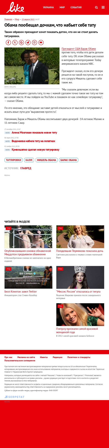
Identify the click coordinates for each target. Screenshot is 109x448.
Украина (48, 7)
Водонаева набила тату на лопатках (30, 141)
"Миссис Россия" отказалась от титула (78, 291)
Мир (62, 7)
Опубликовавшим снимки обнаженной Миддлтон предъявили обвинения (27, 252)
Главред (25, 168)
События (76, 7)
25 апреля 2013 (28, 19)
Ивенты (44, 357)
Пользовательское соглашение (19, 360)
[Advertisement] (54, 197)
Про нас (8, 357)
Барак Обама (68, 160)
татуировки (13, 160)
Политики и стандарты (78, 357)
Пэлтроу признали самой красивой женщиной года (77, 330)
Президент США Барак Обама (79, 48)
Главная (8, 19)
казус (29, 160)
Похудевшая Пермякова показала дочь (79, 251)
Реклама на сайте (26, 357)
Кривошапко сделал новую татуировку (32, 149)
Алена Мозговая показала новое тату (31, 132)
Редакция (57, 357)
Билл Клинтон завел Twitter (20, 291)
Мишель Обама (46, 160)
